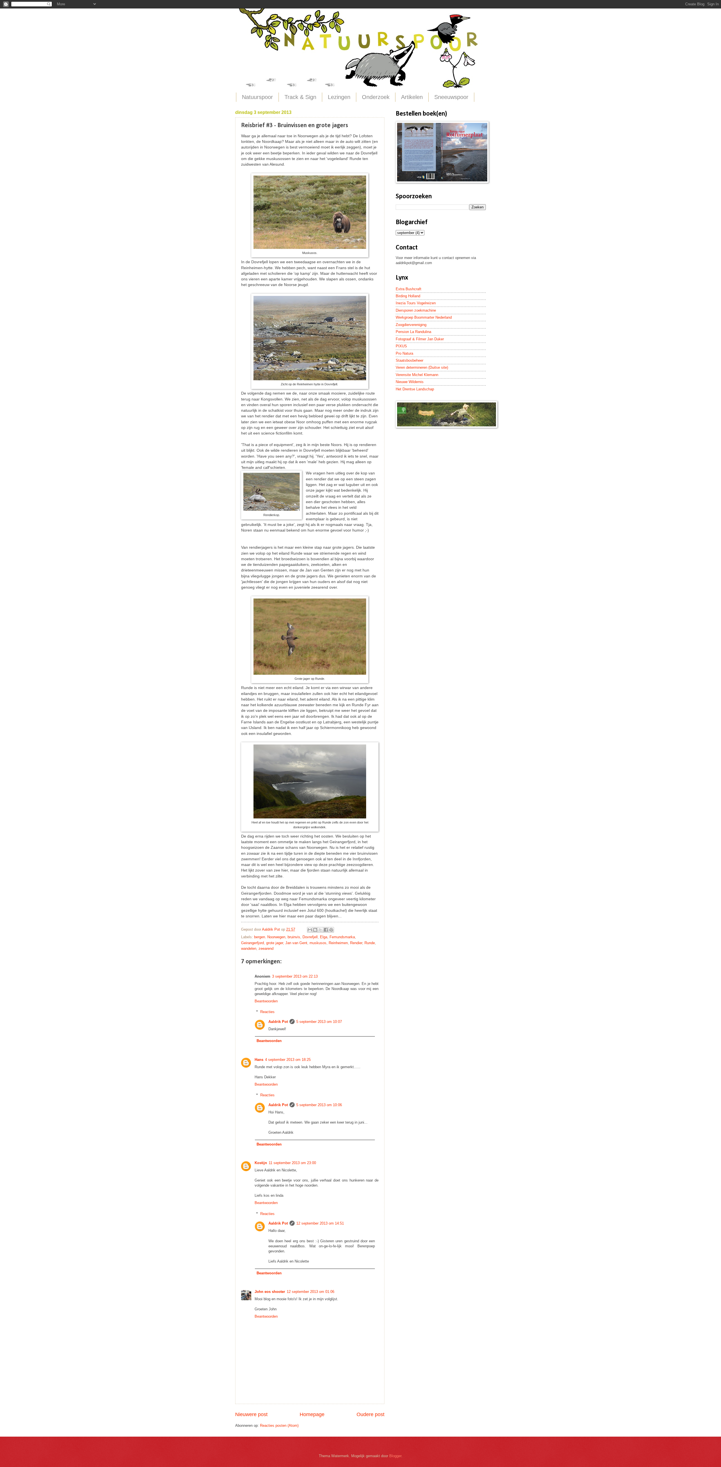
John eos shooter (270, 1292)
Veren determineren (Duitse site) (422, 367)
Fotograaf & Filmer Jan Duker (420, 339)
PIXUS (401, 346)
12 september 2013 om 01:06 (310, 1292)
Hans (259, 1060)
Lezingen (339, 97)
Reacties (267, 1012)
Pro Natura (404, 353)
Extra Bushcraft (408, 289)
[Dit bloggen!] (315, 930)
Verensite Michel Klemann (417, 375)
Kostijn (261, 1163)
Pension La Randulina (413, 332)
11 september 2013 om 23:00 (292, 1163)
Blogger (395, 1456)
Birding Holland (408, 296)
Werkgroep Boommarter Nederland (424, 317)
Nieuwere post (251, 1414)
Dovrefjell (310, 937)
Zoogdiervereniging (411, 325)
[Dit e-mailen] (310, 930)
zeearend (266, 948)
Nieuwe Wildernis (410, 382)
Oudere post (370, 1414)
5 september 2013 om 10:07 (319, 1022)
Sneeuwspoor (451, 97)
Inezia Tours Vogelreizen (416, 303)
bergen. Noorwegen (269, 937)
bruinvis (294, 937)
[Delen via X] (320, 930)
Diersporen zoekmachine (416, 310)
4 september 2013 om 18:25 (288, 1060)
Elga (323, 937)
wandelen (248, 948)
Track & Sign (300, 97)
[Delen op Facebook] (326, 930)
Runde (369, 943)
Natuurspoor (257, 97)
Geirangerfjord (252, 943)
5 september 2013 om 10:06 (319, 1105)
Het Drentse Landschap (415, 389)
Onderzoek (376, 97)
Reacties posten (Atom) (279, 1425)
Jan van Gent (296, 943)
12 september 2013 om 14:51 (320, 1223)
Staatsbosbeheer (409, 360)
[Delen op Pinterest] (331, 930)
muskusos (318, 943)
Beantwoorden (266, 1001)
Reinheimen (338, 943)
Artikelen (412, 97)
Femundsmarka (342, 937)
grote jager (274, 943)
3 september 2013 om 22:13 (295, 976)
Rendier (356, 943)
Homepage (312, 1414)
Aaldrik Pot (278, 1022)
